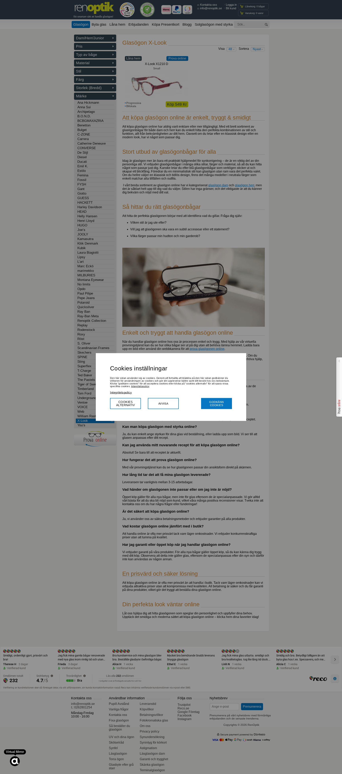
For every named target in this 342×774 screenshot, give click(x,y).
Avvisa (163, 403)
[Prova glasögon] (338, 387)
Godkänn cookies (216, 403)
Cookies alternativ (125, 403)
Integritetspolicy (140, 386)
